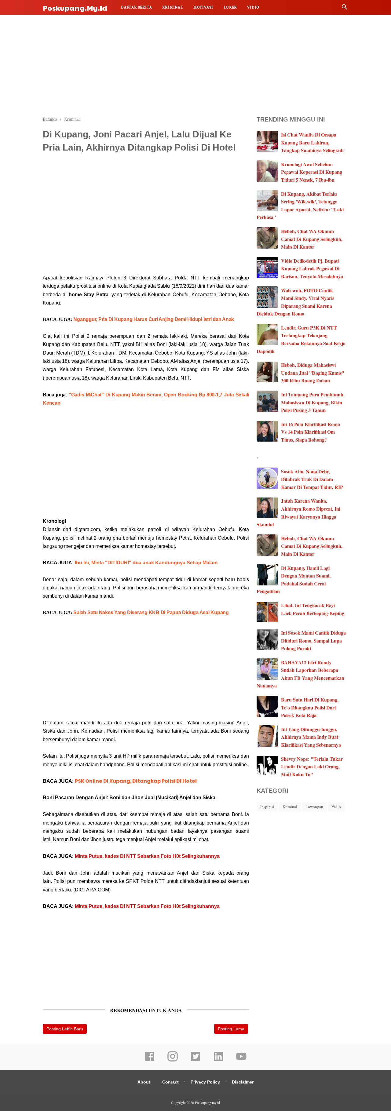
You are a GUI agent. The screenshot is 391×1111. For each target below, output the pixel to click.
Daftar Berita (136, 7)
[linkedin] (218, 1060)
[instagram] (172, 1060)
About (143, 1082)
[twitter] (195, 1060)
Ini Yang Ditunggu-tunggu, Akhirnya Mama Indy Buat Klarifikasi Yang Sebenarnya (311, 737)
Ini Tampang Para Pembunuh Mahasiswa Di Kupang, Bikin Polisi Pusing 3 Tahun (312, 402)
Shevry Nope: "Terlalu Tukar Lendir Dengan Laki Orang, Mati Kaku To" (312, 766)
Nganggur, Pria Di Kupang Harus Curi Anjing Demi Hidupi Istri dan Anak (153, 319)
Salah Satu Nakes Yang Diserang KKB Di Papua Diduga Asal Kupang (151, 612)
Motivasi (203, 7)
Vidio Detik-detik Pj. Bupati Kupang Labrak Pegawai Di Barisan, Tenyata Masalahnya (312, 268)
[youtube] (241, 1060)
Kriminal (172, 7)
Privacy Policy (205, 1082)
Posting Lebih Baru (64, 1028)
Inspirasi (267, 806)
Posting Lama (231, 1028)
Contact (170, 1082)
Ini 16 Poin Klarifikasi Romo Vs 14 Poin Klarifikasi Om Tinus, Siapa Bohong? (310, 432)
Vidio (253, 7)
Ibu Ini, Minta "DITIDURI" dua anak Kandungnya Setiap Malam (146, 562)
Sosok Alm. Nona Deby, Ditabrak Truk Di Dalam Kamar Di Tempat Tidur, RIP (312, 479)
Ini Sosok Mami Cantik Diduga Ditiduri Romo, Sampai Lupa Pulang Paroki (313, 640)
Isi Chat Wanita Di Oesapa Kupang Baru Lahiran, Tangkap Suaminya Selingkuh (312, 142)
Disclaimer (243, 1082)
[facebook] (150, 1060)
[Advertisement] (195, 64)
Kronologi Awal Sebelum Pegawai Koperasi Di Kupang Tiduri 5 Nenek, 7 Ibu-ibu (311, 172)
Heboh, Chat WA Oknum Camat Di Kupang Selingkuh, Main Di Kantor (311, 239)
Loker (230, 7)
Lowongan (314, 806)
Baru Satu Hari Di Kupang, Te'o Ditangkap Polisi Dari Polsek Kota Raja (309, 707)
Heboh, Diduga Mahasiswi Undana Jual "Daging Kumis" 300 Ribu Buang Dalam (312, 372)
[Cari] (344, 8)
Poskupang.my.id (75, 7)
